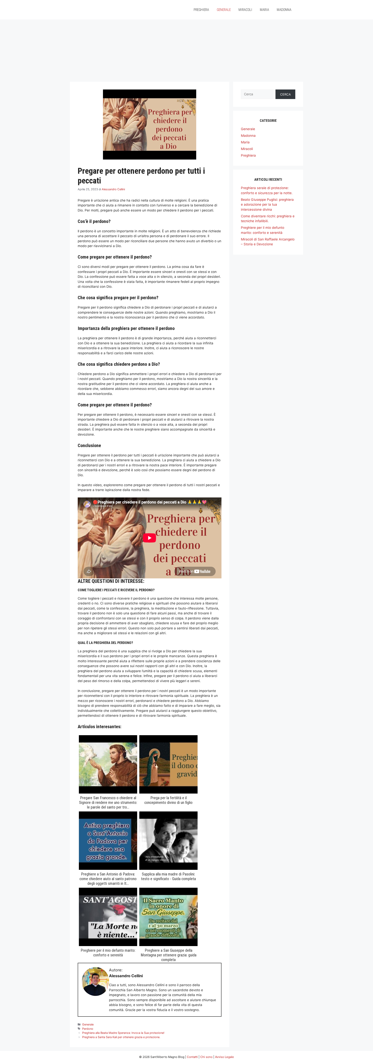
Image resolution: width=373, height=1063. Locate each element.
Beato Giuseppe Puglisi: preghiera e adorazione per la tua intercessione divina (267, 204)
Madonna (284, 10)
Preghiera (201, 10)
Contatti (192, 1057)
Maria (264, 10)
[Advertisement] (186, 48)
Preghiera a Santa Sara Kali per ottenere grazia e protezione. (121, 1037)
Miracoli (245, 10)
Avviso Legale (224, 1057)
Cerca (285, 94)
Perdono (87, 1028)
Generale (224, 10)
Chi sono (206, 1057)
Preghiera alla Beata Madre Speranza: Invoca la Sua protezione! (123, 1032)
